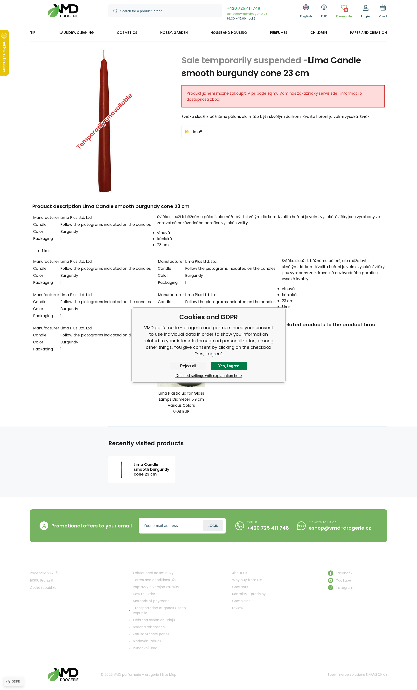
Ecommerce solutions (346, 674)
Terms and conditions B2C (155, 579)
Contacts (240, 586)
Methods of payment (151, 600)
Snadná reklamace (149, 627)
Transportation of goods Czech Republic (159, 610)
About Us (239, 572)
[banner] (63, 12)
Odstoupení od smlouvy (153, 572)
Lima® (196, 132)
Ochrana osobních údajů (154, 620)
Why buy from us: (247, 579)
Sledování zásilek (147, 641)
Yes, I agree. (229, 366)
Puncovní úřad (145, 648)
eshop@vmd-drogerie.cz (247, 13)
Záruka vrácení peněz (151, 634)
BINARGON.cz (376, 674)
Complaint (241, 600)
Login (213, 526)
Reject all (188, 366)
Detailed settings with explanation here (208, 376)
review (237, 607)
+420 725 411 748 (243, 8)
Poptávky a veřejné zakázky (156, 586)
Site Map (169, 674)
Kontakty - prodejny (249, 593)
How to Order (144, 593)
